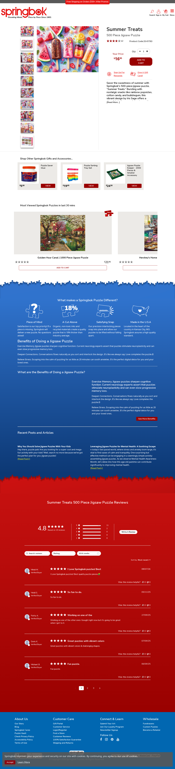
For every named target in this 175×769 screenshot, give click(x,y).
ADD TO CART (141, 62)
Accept (10, 762)
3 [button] (93, 688)
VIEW (48, 185)
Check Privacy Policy (24, 736)
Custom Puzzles (150, 726)
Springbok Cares (22, 730)
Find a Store (58, 733)
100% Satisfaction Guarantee (67, 739)
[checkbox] (89, 553)
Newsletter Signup (109, 730)
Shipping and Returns (63, 742)
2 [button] (87, 688)
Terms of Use (21, 742)
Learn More (24, 762)
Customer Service (61, 726)
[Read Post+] (24, 458)
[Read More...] (113, 102)
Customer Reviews (62, 736)
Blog (17, 726)
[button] (75, 688)
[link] (92, 538)
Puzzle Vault (20, 733)
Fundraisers (148, 723)
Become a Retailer (151, 730)
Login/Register (60, 730)
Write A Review (128, 532)
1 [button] (81, 688)
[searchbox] (37, 553)
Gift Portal (58, 723)
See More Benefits (146, 418)
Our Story (19, 723)
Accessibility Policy (24, 739)
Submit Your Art (107, 723)
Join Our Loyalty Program (112, 726)
